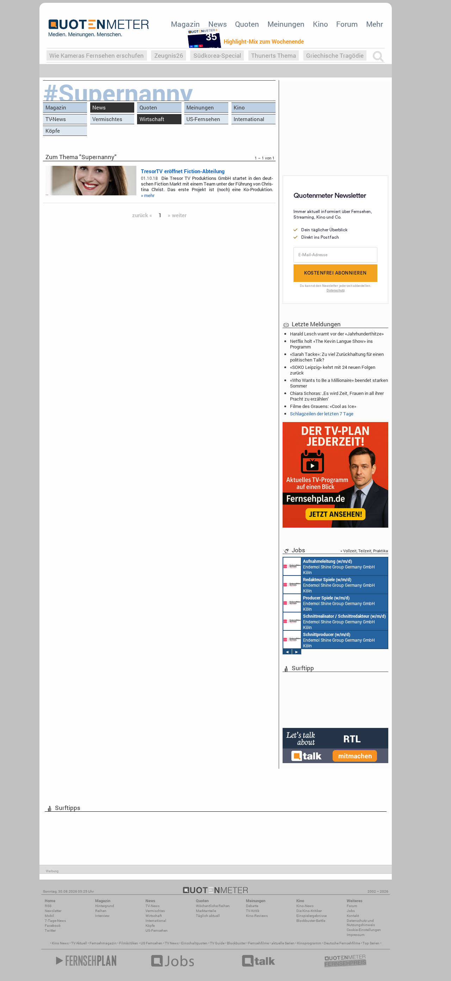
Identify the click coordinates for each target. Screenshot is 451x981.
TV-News (55, 118)
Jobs (351, 910)
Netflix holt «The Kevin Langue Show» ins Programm (331, 344)
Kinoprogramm (309, 943)
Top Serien (371, 943)
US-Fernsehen (203, 118)
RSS (48, 906)
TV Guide (217, 943)
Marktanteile (206, 910)
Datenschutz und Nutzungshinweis (361, 922)
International (249, 118)
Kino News (60, 943)
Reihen (100, 910)
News (217, 24)
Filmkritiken (128, 943)
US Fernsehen (151, 943)
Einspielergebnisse (311, 915)
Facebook (53, 925)
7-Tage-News (55, 920)
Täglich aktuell (208, 915)
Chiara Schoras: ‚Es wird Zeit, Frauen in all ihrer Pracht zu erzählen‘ (337, 396)
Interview (102, 915)
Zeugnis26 (168, 55)
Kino (320, 24)
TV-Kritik (252, 910)
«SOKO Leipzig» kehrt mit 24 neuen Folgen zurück (332, 370)
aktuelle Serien (283, 943)
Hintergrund (104, 906)
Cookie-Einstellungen (364, 929)
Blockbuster (236, 943)
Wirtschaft (152, 118)
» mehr (147, 195)
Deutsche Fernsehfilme (342, 943)
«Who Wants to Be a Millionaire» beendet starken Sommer (339, 383)
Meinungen (285, 24)
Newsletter (53, 910)
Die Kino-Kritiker (309, 910)
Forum (347, 24)
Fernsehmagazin (103, 943)
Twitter (50, 930)
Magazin (185, 24)
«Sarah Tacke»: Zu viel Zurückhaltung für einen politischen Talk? (337, 357)
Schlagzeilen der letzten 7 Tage (321, 413)
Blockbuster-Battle (310, 920)
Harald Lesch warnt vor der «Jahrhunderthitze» (337, 334)
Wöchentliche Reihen (213, 906)
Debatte (252, 906)
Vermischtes (107, 118)
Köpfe (52, 130)
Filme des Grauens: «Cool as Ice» (323, 406)
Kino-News (305, 906)
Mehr (374, 24)
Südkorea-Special (217, 55)
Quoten (247, 24)
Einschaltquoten (194, 943)
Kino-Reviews (257, 915)
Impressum (356, 934)
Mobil (49, 915)
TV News (172, 943)
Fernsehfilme (258, 943)
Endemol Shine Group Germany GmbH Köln (339, 566)
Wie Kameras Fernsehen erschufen (96, 55)
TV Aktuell (79, 943)
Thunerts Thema (273, 55)
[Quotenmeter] (98, 28)
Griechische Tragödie (335, 55)
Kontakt (353, 915)
